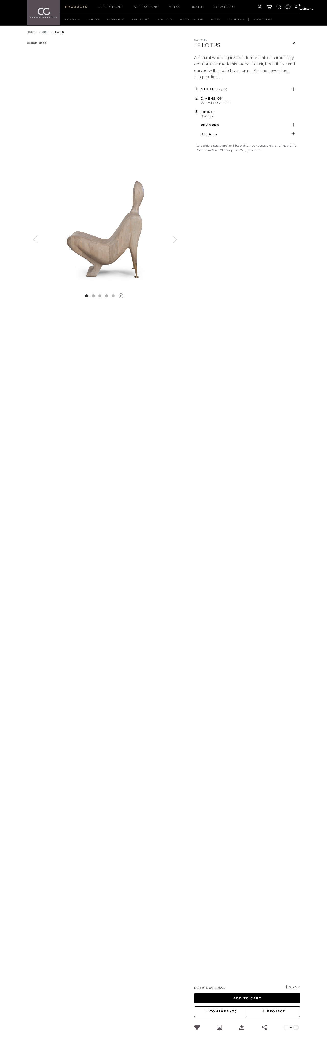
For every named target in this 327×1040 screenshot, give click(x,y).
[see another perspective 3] (106, 295)
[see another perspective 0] (86, 295)
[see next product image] (171, 240)
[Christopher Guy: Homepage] (43, 13)
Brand (197, 7)
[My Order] (269, 8)
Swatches (263, 19)
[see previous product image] (39, 240)
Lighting (236, 19)
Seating (72, 19)
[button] (252, 7)
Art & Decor (191, 19)
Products (76, 7)
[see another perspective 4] (113, 295)
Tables (93, 19)
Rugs (215, 19)
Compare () (222, 1011)
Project (275, 1011)
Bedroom (140, 19)
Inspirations (145, 7)
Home (31, 32)
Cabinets (115, 19)
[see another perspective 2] (99, 295)
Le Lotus (57, 32)
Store (43, 32)
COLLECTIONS (110, 7)
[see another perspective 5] (119, 295)
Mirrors (164, 19)
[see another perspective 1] (93, 295)
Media (174, 7)
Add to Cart (247, 998)
